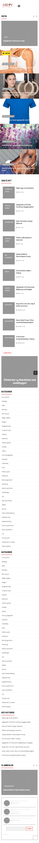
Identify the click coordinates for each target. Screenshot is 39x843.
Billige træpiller (6, 418)
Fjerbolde (4, 459)
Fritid (5, 37)
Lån (3, 496)
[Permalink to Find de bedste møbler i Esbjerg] (9, 275)
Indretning (5, 484)
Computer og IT (6, 430)
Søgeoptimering (6, 521)
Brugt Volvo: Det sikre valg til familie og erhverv (16, 747)
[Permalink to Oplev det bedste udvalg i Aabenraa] (9, 225)
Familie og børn (6, 443)
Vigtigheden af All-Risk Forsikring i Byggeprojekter (16, 722)
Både (3, 405)
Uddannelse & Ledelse (8, 190)
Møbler (7, 271)
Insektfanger (5, 492)
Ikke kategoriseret (8, 256)
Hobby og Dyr (6, 471)
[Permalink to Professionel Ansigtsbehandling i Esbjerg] (9, 341)
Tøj (3, 534)
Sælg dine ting (6, 517)
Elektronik (5, 438)
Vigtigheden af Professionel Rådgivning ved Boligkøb (17, 743)
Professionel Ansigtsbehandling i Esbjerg (13, 755)
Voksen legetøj (6, 546)
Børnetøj (4, 409)
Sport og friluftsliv (8, 64)
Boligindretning (9, 222)
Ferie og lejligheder (7, 455)
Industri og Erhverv (8, 240)
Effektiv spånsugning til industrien (11, 730)
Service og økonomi (7, 207)
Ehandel (4, 434)
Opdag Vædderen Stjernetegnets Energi (13, 734)
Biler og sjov (8, 304)
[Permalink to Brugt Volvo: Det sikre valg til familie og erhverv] (9, 308)
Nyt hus (4, 509)
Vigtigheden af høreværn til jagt (14, 41)
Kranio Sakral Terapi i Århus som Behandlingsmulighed (18, 751)
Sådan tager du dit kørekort (25, 188)
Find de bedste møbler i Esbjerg (11, 738)
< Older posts (7, 353)
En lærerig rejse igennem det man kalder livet (17, 145)
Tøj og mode (6, 538)
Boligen (4, 422)
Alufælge (4, 401)
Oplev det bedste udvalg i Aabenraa (12, 726)
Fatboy (4, 451)
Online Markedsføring (8, 513)
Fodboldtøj (5, 463)
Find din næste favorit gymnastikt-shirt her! (16, 120)
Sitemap (5, 834)
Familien (4, 447)
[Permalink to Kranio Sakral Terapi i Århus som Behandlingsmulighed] (9, 324)
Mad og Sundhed (9, 321)
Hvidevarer (5, 476)
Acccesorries (5, 397)
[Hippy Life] (8, 6)
